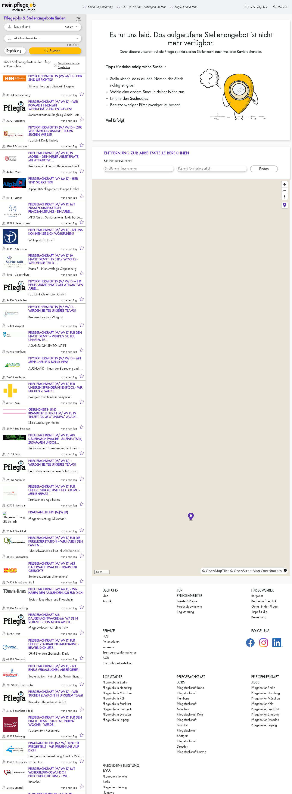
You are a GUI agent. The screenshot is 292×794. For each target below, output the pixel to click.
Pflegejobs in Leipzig (116, 719)
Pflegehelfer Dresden (265, 719)
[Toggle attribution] (285, 570)
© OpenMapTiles (215, 570)
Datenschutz (111, 641)
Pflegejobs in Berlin (115, 682)
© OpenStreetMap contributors (256, 570)
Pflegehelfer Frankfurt (265, 709)
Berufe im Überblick (263, 601)
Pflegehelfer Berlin (263, 687)
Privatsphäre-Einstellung (118, 663)
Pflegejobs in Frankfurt (117, 703)
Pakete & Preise (187, 601)
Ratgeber (257, 595)
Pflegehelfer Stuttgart (265, 714)
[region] (191, 377)
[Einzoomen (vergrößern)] (285, 184)
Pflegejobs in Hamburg (117, 687)
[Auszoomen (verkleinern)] (285, 190)
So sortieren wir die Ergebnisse (69, 65)
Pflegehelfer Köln (262, 703)
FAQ (106, 636)
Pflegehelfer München (265, 698)
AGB (106, 657)
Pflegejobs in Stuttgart (117, 709)
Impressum (109, 647)
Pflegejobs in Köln (114, 698)
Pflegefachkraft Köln (190, 714)
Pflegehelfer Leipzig (264, 725)
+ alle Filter (72, 45)
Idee (105, 595)
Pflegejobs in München (117, 693)
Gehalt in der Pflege (264, 606)
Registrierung (185, 611)
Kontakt (107, 601)
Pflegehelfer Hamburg (265, 693)
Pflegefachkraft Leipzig (191, 751)
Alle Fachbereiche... (27, 38)
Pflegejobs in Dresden (117, 714)
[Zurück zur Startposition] (285, 205)
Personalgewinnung (189, 606)
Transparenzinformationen (120, 652)
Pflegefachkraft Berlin (191, 687)
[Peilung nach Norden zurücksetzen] (285, 197)
